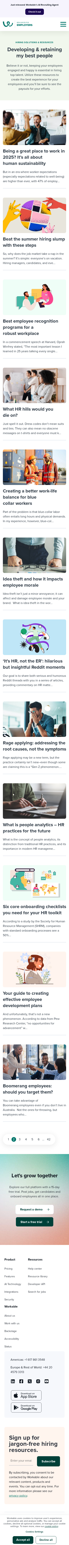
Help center (35, 1268)
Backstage (10, 1331)
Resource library (38, 1276)
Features (9, 1276)
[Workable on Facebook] (21, 1383)
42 (48, 1139)
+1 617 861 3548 (35, 1360)
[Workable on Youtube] (29, 1383)
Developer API (36, 1284)
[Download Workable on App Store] (26, 1395)
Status (8, 1346)
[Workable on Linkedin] (13, 1383)
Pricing (8, 1268)
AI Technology (12, 1284)
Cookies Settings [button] (34, 1531)
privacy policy (18, 1496)
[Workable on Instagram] (46, 1383)
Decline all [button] (46, 1540)
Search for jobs (37, 1291)
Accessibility (11, 1338)
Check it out (34, 11)
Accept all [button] (23, 1540)
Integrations (11, 1291)
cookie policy (51, 1526)
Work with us (12, 1323)
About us (9, 1315)
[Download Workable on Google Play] (26, 1407)
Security (9, 1299)
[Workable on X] (38, 1383)
